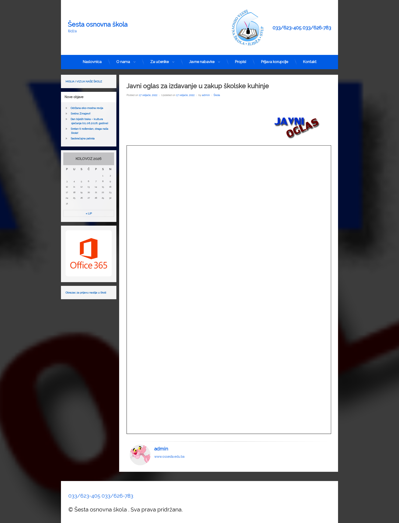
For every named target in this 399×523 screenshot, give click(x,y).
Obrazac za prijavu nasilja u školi (86, 292)
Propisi (240, 62)
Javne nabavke (202, 62)
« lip (89, 213)
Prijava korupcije (274, 62)
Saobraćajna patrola (83, 138)
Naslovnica (92, 62)
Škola (217, 95)
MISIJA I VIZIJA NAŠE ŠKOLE (84, 81)
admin (206, 95)
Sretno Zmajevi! (81, 113)
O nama (123, 62)
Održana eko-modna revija (87, 108)
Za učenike (159, 62)
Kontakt (310, 62)
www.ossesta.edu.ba (169, 456)
